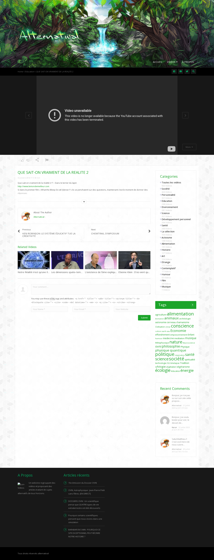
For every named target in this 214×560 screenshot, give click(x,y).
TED (168, 363)
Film (164, 280)
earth (164, 331)
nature (176, 342)
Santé (165, 225)
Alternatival (39, 216)
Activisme (167, 237)
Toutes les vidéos (171, 182)
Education (167, 200)
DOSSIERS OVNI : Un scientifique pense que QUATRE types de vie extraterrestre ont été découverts (84, 504)
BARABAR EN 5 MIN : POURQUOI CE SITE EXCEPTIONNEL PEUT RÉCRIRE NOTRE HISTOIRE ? (84, 533)
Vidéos (171, 61)
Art (163, 256)
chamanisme (182, 322)
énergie (187, 370)
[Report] (46, 160)
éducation (175, 371)
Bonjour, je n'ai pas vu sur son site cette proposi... (181, 398)
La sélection (168, 231)
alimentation (180, 314)
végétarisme (183, 366)
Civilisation (160, 326)
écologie (162, 370)
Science (166, 213)
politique (164, 354)
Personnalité (168, 194)
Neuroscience (189, 343)
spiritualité (190, 359)
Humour (166, 274)
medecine (168, 338)
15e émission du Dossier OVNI (82, 482)
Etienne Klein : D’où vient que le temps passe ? (143, 272)
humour (158, 338)
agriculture (161, 314)
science (162, 358)
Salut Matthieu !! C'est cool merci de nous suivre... (181, 442)
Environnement (170, 207)
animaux (171, 318)
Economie (178, 330)
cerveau (171, 322)
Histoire (166, 249)
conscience (182, 326)
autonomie (160, 322)
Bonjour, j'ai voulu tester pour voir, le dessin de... (180, 420)
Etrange (166, 262)
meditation (179, 338)
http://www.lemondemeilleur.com (33, 186)
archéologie (185, 318)
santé (189, 354)
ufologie (160, 366)
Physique (185, 346)
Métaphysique (162, 342)
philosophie (171, 346)
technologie (161, 363)
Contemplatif (168, 268)
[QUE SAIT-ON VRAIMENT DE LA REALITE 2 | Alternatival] (49, 35)
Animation (159, 319)
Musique (166, 286)
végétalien (171, 366)
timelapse (175, 363)
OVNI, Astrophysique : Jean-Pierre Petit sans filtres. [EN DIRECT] (86, 492)
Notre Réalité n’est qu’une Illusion (36, 272)
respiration (180, 355)
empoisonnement (178, 334)
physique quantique (170, 350)
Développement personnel (176, 219)
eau (168, 331)
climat (167, 327)
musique (190, 338)
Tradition (184, 362)
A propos (188, 61)
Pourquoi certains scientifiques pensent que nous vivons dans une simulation (85, 519)
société (176, 359)
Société (166, 188)
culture (158, 331)
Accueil (157, 61)
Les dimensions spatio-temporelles (70, 272)
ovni (158, 346)
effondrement (162, 334)
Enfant (191, 334)
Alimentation (168, 243)
